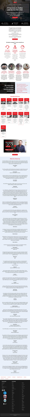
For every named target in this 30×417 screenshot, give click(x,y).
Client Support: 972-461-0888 (12, 4)
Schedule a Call (15, 17)
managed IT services (23, 86)
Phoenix (12, 384)
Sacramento (13, 388)
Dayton (22, 390)
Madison (23, 409)
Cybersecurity (2, 378)
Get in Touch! (6, 378)
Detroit (12, 407)
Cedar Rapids (13, 401)
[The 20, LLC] (15, 2)
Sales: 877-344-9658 (18, 4)
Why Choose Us (3, 382)
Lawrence (13, 403)
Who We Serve (3, 383)
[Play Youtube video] (15, 146)
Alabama (13, 382)
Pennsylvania (23, 388)
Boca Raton (13, 392)
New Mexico (23, 384)
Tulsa (22, 392)
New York (23, 385)
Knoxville (23, 398)
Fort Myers (13, 393)
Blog (2, 385)
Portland (23, 394)
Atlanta (12, 396)
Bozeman (23, 383)
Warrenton (23, 404)
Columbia (13, 411)
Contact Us (3, 388)
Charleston (23, 396)
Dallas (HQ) (23, 401)
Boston (12, 405)
